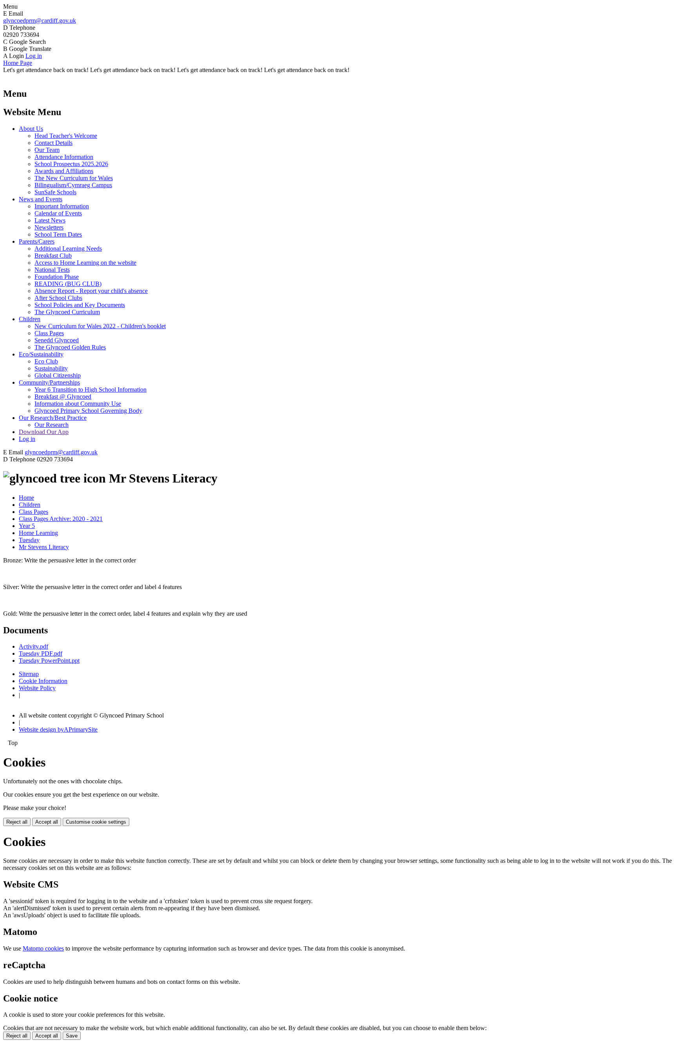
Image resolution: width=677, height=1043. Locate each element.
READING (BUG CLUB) (67, 283)
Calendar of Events (58, 213)
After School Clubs (58, 298)
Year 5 (27, 525)
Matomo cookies (43, 948)
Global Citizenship (57, 375)
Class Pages (49, 333)
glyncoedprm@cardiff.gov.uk (39, 20)
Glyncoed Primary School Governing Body (88, 410)
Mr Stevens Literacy (44, 547)
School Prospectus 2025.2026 (71, 164)
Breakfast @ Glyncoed (62, 396)
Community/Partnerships (49, 382)
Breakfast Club (53, 255)
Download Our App (44, 431)
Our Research (51, 424)
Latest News (49, 220)
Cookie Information (43, 681)
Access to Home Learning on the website (85, 262)
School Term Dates (58, 234)
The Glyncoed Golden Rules (70, 347)
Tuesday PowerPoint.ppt (49, 660)
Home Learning (38, 533)
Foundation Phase (56, 276)
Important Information (61, 206)
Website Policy (37, 688)
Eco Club (46, 361)
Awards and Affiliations (63, 171)
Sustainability (51, 368)
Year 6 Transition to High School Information (90, 389)
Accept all (46, 822)
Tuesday (29, 540)
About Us (31, 128)
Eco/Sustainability (41, 354)
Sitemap (29, 674)
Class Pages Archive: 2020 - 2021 (61, 518)
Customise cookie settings (96, 822)
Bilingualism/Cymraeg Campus (73, 185)
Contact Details (53, 142)
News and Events (40, 199)
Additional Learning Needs (68, 248)
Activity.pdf (33, 646)
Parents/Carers (36, 241)
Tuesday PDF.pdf (40, 653)
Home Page (17, 63)
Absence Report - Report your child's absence (91, 290)
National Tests (52, 269)
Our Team (47, 149)
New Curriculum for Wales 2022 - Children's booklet (100, 326)
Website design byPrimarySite (58, 729)
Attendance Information (63, 157)
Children (29, 319)
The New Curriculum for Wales (73, 178)
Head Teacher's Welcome (65, 135)
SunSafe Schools (55, 192)
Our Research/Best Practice (53, 417)
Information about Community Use (77, 403)
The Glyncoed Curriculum (67, 312)
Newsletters (48, 227)
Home (26, 497)
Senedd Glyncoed (56, 340)
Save (72, 1036)
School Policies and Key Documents (79, 305)
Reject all (16, 822)
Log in (33, 55)
